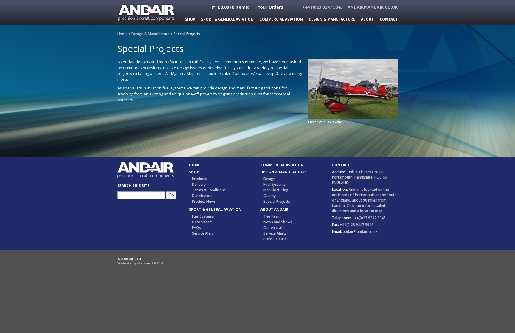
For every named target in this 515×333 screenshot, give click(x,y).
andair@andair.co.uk (373, 7)
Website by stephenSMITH (140, 263)
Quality (269, 195)
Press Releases (275, 238)
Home (122, 33)
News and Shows (277, 221)
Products (199, 178)
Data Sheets (202, 221)
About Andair (274, 209)
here (359, 205)
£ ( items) (232, 7)
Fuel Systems (203, 216)
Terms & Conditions (209, 190)
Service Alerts (275, 233)
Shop (190, 19)
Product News (204, 201)
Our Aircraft (273, 227)
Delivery (199, 184)
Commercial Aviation (281, 19)
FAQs (196, 227)
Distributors (202, 195)
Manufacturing (275, 190)
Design (269, 178)
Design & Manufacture (332, 19)
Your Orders (270, 7)
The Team (272, 216)
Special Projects (276, 201)
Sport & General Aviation (227, 19)
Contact (389, 19)
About (367, 19)
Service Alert (202, 233)
